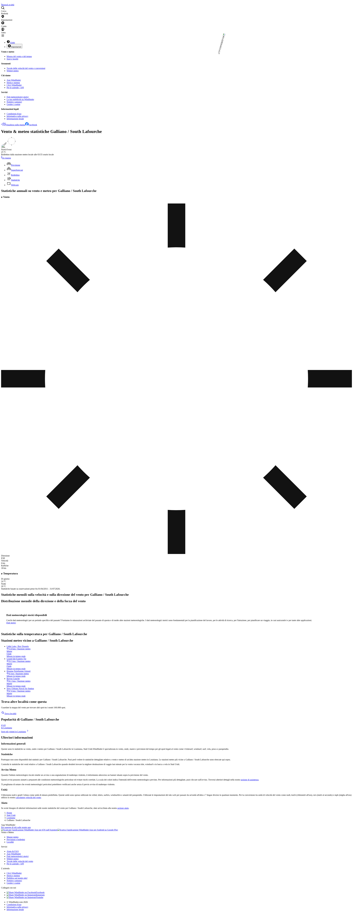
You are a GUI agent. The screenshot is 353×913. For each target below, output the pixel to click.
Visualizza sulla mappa (15, 125)
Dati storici (11, 623)
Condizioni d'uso (14, 114)
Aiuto (12, 42)
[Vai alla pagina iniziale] (1, 2)
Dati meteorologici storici (18, 97)
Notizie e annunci (14, 102)
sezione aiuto (123, 808)
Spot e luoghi (12, 59)
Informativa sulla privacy (17, 116)
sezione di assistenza (250, 780)
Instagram (40, 895)
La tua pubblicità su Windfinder (20, 99)
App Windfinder (14, 80)
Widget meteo (13, 71)
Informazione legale (15, 119)
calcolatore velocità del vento (28, 797)
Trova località (10, 713)
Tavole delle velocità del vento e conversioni (26, 68)
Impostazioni (16, 47)
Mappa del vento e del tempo (19, 56)
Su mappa (6, 158)
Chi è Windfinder (14, 85)
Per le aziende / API (15, 87)
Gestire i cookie (13, 104)
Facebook (33, 125)
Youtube (39, 897)
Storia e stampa (13, 82)
